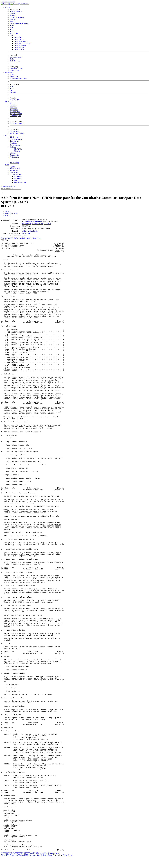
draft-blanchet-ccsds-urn (33, 221)
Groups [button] (7, 7)
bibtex (36, 231)
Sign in (12, 167)
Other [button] (7, 135)
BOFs (12, 59)
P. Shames (47, 224)
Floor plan (13, 108)
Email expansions (11, 213)
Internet (12, 15)
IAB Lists (17, 180)
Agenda (12, 104)
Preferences (14, 171)
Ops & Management (17, 17)
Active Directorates (20, 41)
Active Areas (18, 39)
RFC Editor (14, 33)
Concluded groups (16, 69)
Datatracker (25, 4)
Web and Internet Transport (19, 23)
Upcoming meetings (17, 123)
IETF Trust (29, 853)
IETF (3, 853)
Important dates (15, 112)
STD (12, 100)
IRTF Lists (18, 178)
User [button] (7, 165)
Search (12, 74)
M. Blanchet (26, 224)
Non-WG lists (14, 70)
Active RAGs (19, 47)
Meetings (17, 151)
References (18, 238)
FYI (18, 100)
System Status (47, 855)
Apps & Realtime (16, 11)
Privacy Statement (53, 853)
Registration (14, 110)
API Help (13, 153)
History (7, 215)
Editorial (13, 92)
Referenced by (27, 238)
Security (12, 21)
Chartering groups (16, 57)
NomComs (13, 143)
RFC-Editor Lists (20, 182)
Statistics (13, 147)
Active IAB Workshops (22, 43)
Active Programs (20, 45)
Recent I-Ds (14, 76)
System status (14, 157)
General (12, 13)
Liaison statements (16, 139)
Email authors (6, 238)
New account (14, 173)
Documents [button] (9, 72)
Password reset (15, 169)
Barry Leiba (26, 233)
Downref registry (16, 145)
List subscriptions (16, 174)
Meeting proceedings (17, 133)
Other (12, 35)
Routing (12, 19)
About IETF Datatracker (9, 855)
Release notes (14, 155)
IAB (11, 27)
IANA (44, 853)
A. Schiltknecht (37, 224)
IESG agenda (14, 141)
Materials (13, 106)
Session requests (15, 116)
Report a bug (14, 163)
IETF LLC (13, 31)
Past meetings (14, 131)
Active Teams (19, 49)
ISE (11, 90)
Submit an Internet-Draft (18, 78)
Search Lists (37, 238)
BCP (15, 100)
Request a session (16, 114)
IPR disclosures (15, 137)
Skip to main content (8, 2)
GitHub (65, 855)
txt (23, 231)
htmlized (31, 231)
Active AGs (18, 37)
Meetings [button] (8, 102)
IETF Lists (18, 176)
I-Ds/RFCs (18, 149)
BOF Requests (15, 61)
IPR (12, 238)
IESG (12, 25)
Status (7, 211)
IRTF (11, 29)
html (26, 231)
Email (70, 855)
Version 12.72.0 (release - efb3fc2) (30, 855)
